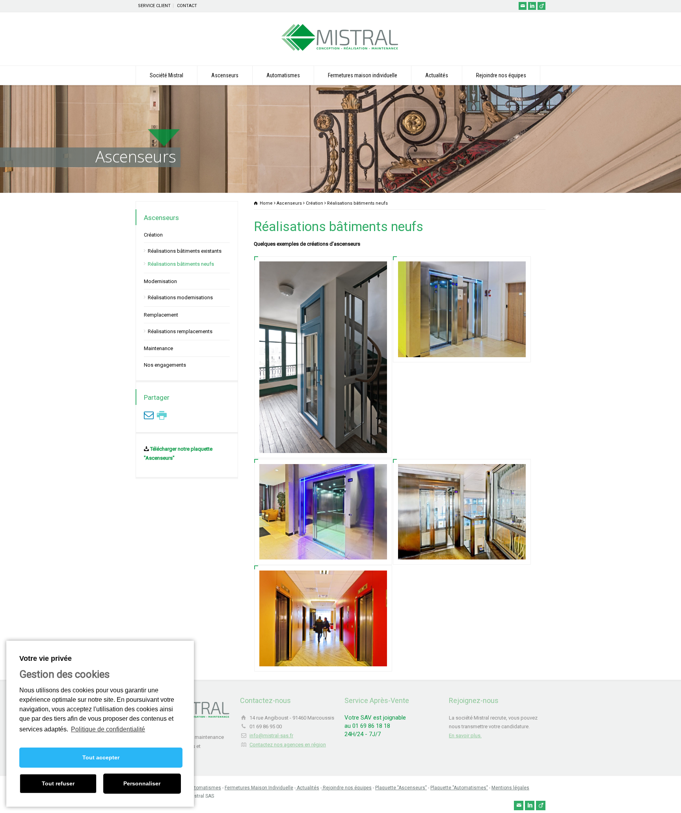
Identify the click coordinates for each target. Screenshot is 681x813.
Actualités (436, 75)
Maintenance (158, 348)
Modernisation (160, 281)
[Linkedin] (532, 6)
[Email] (523, 6)
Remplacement (161, 315)
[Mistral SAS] (340, 51)
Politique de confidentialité (108, 729)
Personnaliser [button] (141, 783)
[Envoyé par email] (149, 415)
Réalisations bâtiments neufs (181, 264)
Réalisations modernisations (180, 297)
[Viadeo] (541, 6)
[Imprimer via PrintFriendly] (162, 415)
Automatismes (283, 75)
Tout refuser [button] (58, 783)
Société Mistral (166, 75)
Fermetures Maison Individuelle (259, 788)
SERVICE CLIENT (154, 5)
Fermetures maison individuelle (362, 75)
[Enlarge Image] (323, 271)
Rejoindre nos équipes (501, 75)
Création (153, 235)
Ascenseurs (224, 75)
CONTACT (187, 5)
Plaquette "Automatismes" (459, 788)
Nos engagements (165, 365)
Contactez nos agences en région (287, 745)
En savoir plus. (465, 735)
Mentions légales (510, 788)
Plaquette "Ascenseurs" (401, 788)
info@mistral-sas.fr (271, 735)
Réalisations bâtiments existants (184, 251)
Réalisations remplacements (180, 331)
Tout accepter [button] (100, 757)
